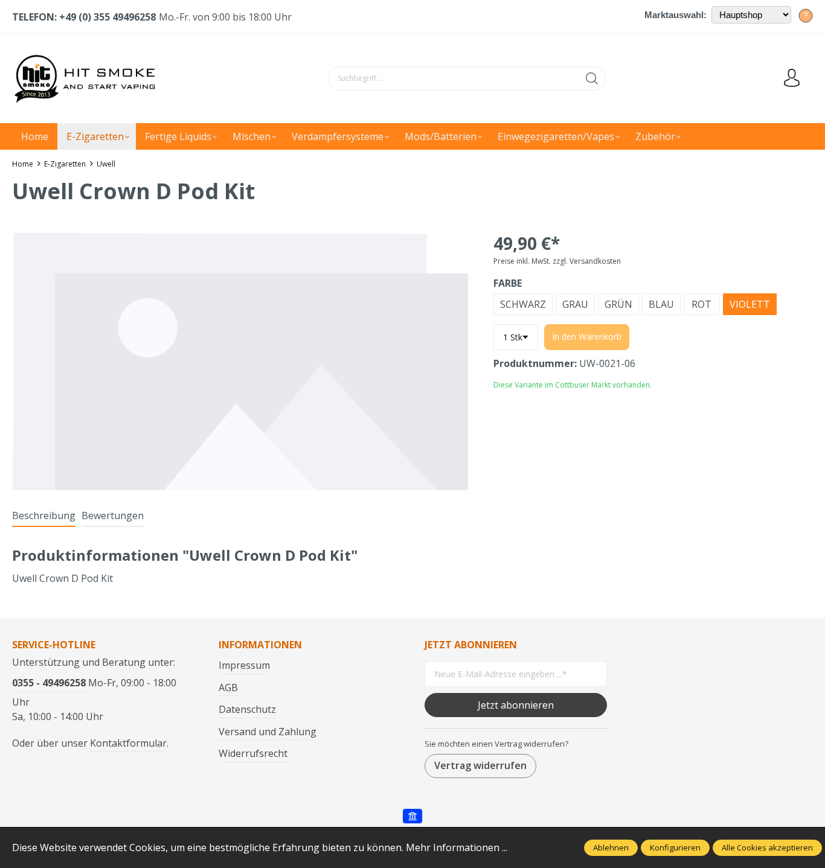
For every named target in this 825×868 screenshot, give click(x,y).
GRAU (575, 304)
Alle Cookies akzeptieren (767, 847)
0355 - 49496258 (49, 682)
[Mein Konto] (792, 78)
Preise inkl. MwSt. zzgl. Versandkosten (557, 261)
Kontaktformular (128, 743)
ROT (701, 304)
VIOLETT (750, 304)
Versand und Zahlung (267, 731)
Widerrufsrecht (253, 753)
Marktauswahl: (675, 14)
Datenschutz (247, 709)
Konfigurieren (675, 847)
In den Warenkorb (586, 336)
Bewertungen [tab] (113, 515)
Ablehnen (611, 847)
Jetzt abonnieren (516, 705)
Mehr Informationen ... (456, 847)
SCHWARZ (523, 304)
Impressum (244, 665)
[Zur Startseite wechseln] (87, 78)
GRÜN (618, 304)
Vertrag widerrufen (480, 765)
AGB (228, 687)
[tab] (43, 516)
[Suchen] (592, 78)
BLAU (661, 304)
